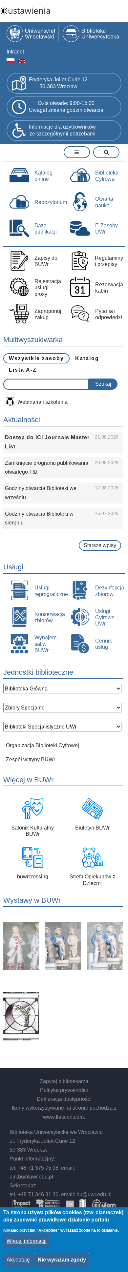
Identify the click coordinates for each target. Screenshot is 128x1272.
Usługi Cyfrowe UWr (105, 617)
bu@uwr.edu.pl (94, 1194)
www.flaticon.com (63, 1117)
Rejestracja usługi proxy (47, 287)
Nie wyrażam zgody (62, 1259)
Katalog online (43, 176)
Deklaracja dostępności (64, 1099)
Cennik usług (103, 644)
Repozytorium (48, 202)
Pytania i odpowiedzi (108, 314)
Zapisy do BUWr (45, 261)
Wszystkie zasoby (36, 358)
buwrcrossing (32, 876)
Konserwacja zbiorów (48, 617)
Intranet (15, 51)
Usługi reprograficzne (48, 591)
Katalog (87, 358)
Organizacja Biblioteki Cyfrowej (42, 745)
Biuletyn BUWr (92, 828)
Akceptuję (18, 1259)
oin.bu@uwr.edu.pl (31, 1177)
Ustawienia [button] (29, 10)
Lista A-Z (23, 370)
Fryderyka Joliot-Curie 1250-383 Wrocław (58, 83)
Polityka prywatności (64, 1090)
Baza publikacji (45, 229)
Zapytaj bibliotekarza (64, 1081)
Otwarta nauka (104, 202)
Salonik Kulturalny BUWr (32, 831)
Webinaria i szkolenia (42, 402)
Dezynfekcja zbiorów (109, 591)
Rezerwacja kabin (109, 288)
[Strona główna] (64, 34)
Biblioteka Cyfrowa (106, 176)
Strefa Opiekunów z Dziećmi (92, 880)
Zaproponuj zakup (47, 314)
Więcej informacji (27, 1241)
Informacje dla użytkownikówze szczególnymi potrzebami (62, 130)
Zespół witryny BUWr (30, 759)
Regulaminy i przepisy (109, 261)
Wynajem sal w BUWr (45, 644)
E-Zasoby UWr (106, 229)
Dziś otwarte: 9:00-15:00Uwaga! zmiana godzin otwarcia (66, 106)
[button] (37, 946)
